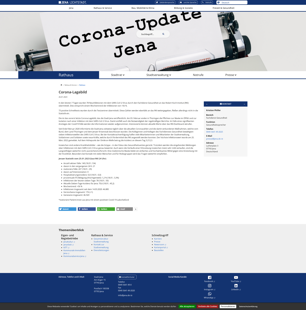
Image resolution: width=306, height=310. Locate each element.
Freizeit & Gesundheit (223, 7)
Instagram (208, 289)
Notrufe (198, 75)
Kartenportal (160, 247)
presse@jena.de (213, 138)
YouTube (235, 281)
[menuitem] (71, 8)
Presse (229, 75)
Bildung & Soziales (183, 7)
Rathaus (66, 75)
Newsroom (159, 244)
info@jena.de (124, 295)
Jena (71, 7)
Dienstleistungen (101, 250)
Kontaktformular (128, 277)
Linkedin (235, 289)
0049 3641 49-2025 (214, 131)
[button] (67, 209)
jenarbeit (67, 244)
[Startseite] (61, 85)
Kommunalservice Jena (73, 256)
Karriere (158, 238)
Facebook (208, 281)
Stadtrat (116, 75)
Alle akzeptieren (187, 306)
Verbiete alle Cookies (207, 306)
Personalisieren (228, 306)
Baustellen (159, 250)
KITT (65, 247)
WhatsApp (208, 297)
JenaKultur (68, 241)
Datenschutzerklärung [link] (248, 306)
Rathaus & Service (103, 7)
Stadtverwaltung (157, 75)
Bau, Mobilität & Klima (143, 7)
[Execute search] (163, 34)
